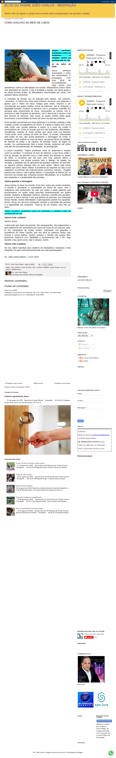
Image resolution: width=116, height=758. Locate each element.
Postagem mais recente (13, 383)
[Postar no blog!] (45, 264)
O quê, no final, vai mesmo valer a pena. (30, 463)
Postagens (84, 344)
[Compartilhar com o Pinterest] (52, 264)
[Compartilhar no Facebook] (49, 264)
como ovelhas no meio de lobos (21, 267)
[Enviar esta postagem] (39, 264)
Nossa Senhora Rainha (24, 486)
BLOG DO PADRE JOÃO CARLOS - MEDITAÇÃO (40, 5)
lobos (34, 267)
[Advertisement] (38, 363)
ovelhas (39, 267)
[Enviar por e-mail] (43, 264)
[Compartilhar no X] (47, 264)
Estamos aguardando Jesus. (17, 396)
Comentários (85, 348)
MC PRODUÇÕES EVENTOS (88, 442)
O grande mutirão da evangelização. (29, 497)
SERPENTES (16, 269)
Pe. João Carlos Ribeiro (90, 358)
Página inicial (38, 383)
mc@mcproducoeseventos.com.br (93, 448)
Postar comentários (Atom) (20, 387)
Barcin (63, 752)
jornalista (85, 361)
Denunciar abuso (84, 456)
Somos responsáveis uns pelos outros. (30, 508)
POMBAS (46, 267)
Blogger (80, 752)
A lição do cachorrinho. (24, 474)
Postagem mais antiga (62, 383)
